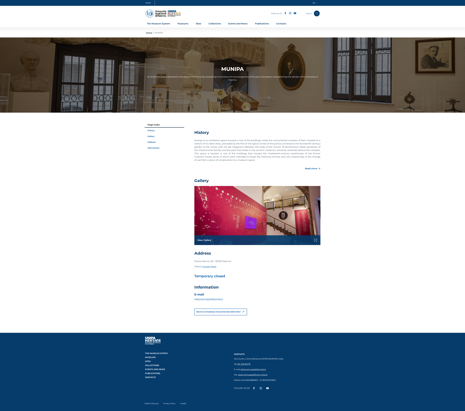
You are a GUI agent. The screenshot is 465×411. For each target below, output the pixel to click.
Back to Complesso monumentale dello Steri (218, 312)
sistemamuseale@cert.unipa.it (253, 375)
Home (149, 33)
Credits (183, 403)
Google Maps (209, 266)
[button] (315, 3)
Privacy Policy (169, 403)
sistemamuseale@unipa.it (208, 299)
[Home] (155, 13)
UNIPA (148, 3)
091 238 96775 (243, 364)
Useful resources (152, 403)
